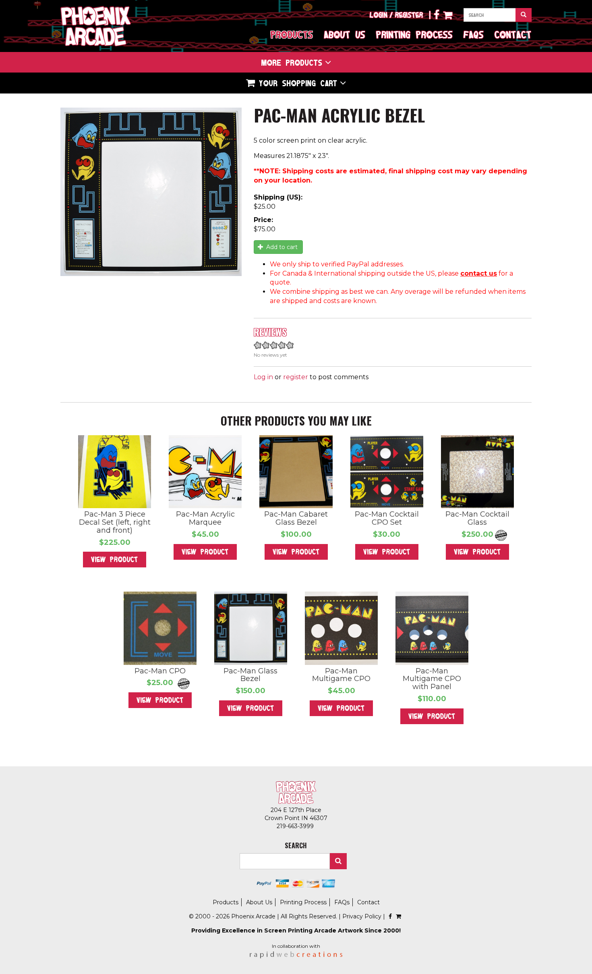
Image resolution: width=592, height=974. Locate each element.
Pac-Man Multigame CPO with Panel (432, 679)
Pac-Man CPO (160, 671)
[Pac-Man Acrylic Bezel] (151, 192)
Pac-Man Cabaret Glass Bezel (296, 518)
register (295, 377)
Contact (513, 34)
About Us (344, 34)
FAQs (474, 34)
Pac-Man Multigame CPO (341, 675)
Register (409, 15)
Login (378, 15)
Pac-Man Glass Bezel (250, 675)
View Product (114, 559)
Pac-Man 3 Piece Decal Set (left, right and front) (115, 522)
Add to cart (281, 247)
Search (338, 861)
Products (292, 34)
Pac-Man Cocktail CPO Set (387, 518)
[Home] (95, 26)
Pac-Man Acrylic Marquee (205, 518)
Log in (263, 377)
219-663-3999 (296, 826)
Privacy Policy (361, 916)
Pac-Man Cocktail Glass (477, 518)
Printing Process (414, 34)
